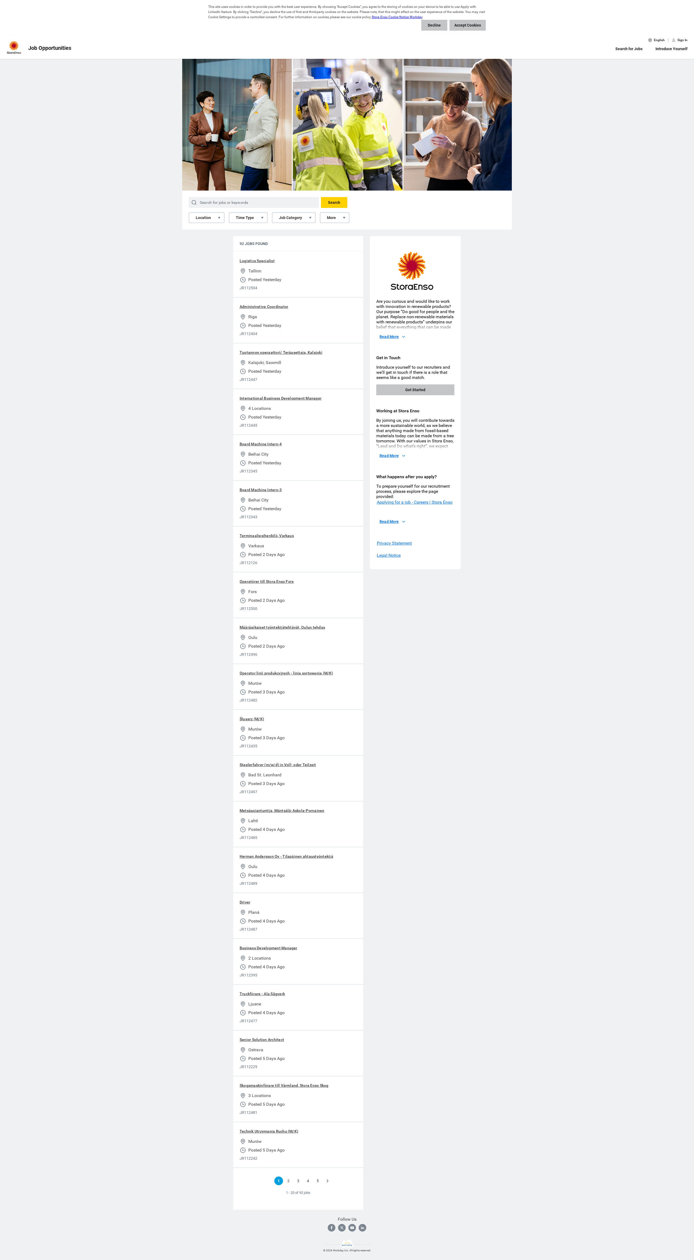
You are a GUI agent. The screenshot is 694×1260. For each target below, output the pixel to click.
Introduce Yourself (671, 49)
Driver (245, 902)
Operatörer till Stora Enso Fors (267, 581)
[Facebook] (331, 1228)
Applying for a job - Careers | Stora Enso (414, 502)
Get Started (415, 390)
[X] (342, 1228)
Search (334, 202)
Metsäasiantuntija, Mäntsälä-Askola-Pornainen (282, 810)
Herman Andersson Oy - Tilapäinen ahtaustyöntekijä (286, 856)
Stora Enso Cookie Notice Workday (397, 17)
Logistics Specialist (257, 261)
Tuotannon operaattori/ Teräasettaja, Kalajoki (281, 352)
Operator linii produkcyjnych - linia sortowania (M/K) (286, 673)
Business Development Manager (268, 948)
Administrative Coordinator (264, 306)
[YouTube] (352, 1228)
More (331, 218)
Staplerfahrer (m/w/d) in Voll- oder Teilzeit (278, 765)
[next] (327, 1181)
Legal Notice (389, 555)
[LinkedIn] (362, 1228)
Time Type (245, 218)
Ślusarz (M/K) (252, 719)
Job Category (290, 218)
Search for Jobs (628, 49)
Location (203, 218)
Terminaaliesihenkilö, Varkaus (267, 535)
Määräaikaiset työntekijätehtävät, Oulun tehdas (282, 627)
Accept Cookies (467, 25)
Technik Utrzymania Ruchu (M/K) (269, 1131)
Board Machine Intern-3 (261, 490)
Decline (434, 25)
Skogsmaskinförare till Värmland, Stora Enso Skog (284, 1085)
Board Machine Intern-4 (261, 444)
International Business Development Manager (281, 398)
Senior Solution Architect (262, 1039)
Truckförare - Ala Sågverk (262, 994)
